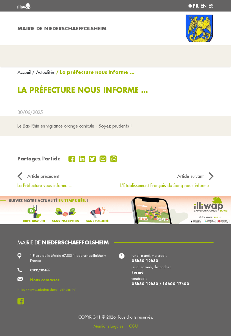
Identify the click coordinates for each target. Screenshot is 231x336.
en (203, 6)
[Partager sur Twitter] (93, 158)
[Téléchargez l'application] (115, 210)
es (211, 6)
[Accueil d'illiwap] (56, 6)
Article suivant (190, 176)
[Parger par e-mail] (103, 158)
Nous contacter (44, 280)
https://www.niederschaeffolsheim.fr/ (46, 289)
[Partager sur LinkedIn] (83, 158)
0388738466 (40, 270)
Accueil (24, 72)
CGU (133, 326)
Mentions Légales (108, 326)
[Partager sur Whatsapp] (113, 158)
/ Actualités (43, 72)
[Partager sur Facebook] (72, 158)
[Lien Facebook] (22, 301)
